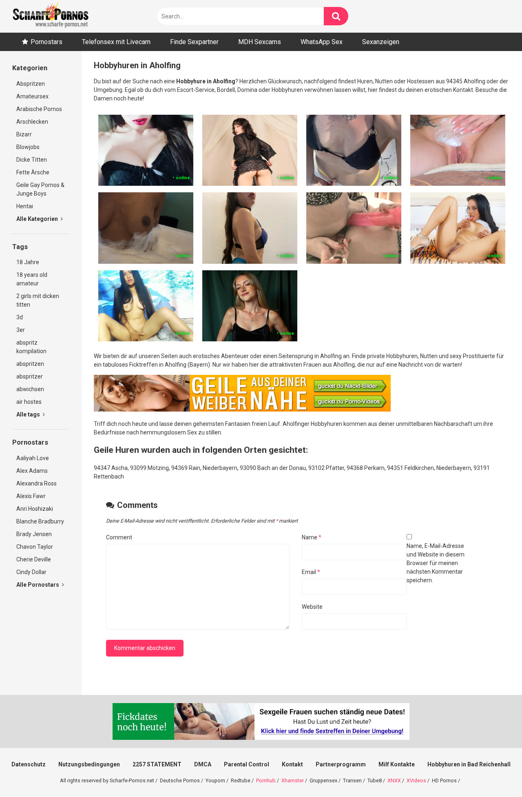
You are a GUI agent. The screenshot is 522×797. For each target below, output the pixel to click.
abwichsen (30, 389)
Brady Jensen (34, 534)
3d (19, 317)
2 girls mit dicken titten (37, 300)
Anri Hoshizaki (34, 508)
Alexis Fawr (31, 496)
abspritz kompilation (31, 346)
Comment (119, 537)
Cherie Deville (33, 559)
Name (311, 537)
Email (311, 572)
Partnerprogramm (341, 764)
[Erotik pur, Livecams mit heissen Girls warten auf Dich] (242, 409)
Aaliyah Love (32, 458)
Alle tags (28, 414)
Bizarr (24, 134)
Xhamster (292, 780)
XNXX (394, 780)
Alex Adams (32, 471)
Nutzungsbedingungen (89, 764)
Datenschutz (28, 764)
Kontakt (292, 764)
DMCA (202, 764)
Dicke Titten (31, 159)
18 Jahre (27, 262)
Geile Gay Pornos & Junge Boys (40, 189)
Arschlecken (32, 121)
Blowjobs (28, 147)
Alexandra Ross (36, 483)
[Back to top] (495, 772)
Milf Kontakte (396, 764)
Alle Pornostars (38, 584)
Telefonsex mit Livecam (116, 42)
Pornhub (266, 780)
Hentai (24, 206)
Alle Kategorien (37, 219)
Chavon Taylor (34, 546)
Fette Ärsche (32, 172)
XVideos (416, 780)
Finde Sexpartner (194, 42)
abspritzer (29, 376)
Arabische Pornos (39, 109)
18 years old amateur (31, 279)
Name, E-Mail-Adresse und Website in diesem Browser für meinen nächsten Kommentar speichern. (435, 563)
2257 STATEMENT (157, 764)
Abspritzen (30, 83)
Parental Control (246, 764)
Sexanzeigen (380, 42)
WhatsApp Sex (322, 42)
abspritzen (30, 364)
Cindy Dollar (31, 572)
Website (312, 606)
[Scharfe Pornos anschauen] (50, 16)
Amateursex (32, 96)
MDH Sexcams (259, 42)
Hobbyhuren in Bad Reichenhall (469, 764)
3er (20, 330)
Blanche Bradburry (40, 521)
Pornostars (46, 42)
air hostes (29, 401)
